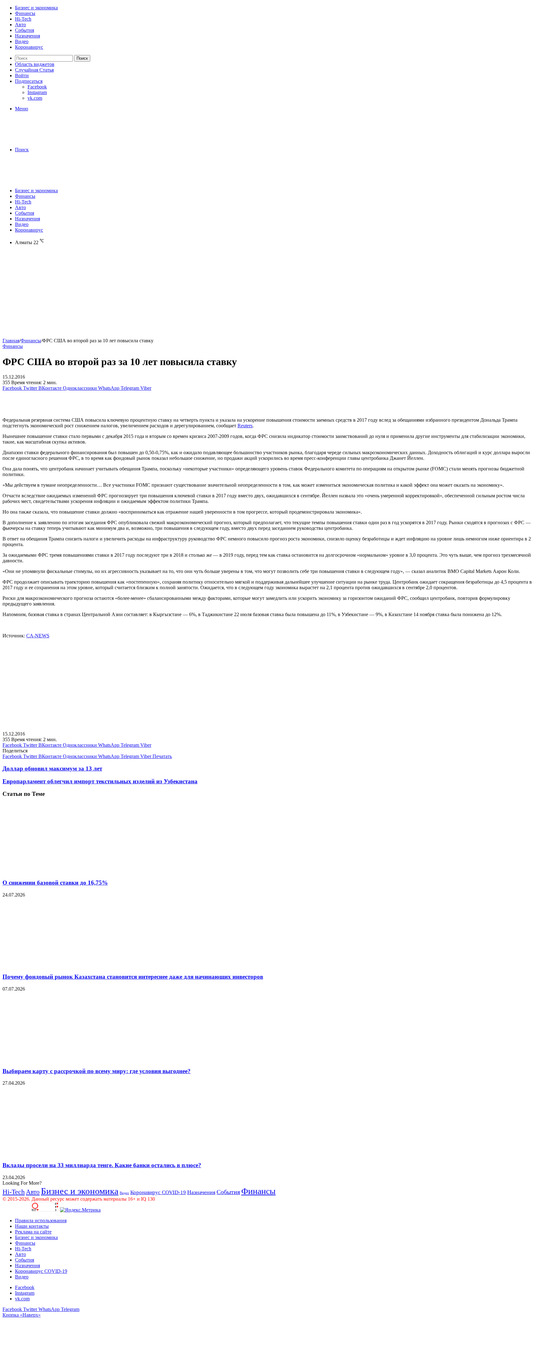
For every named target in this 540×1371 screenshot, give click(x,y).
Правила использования (41, 1220)
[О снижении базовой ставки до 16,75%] (63, 870)
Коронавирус (29, 47)
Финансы (25, 13)
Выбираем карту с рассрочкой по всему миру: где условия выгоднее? (96, 1071)
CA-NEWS (37, 635)
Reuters (245, 425)
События (24, 30)
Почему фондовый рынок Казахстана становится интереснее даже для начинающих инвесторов (132, 976)
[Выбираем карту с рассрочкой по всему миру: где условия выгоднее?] (63, 1059)
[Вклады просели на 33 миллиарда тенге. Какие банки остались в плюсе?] (63, 1153)
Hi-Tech (23, 19)
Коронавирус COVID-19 (158, 1192)
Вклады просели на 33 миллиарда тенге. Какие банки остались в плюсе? (101, 1165)
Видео (21, 41)
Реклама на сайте (33, 1231)
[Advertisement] (190, 294)
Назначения (27, 35)
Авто (20, 24)
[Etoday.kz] (49, 139)
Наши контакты (32, 1226)
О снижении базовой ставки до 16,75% (55, 882)
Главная (10, 340)
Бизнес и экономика (36, 7)
